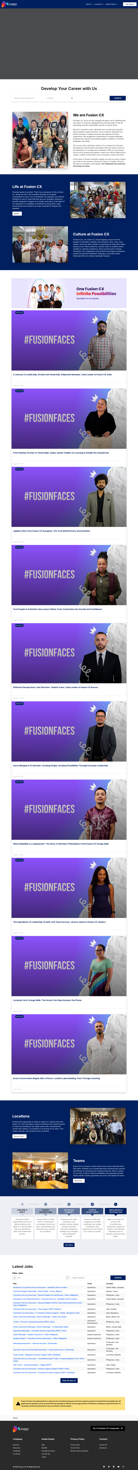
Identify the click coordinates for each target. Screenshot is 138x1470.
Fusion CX (22, 1467)
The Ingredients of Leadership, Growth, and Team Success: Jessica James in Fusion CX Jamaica (59, 922)
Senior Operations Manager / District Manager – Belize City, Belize (40, 1317)
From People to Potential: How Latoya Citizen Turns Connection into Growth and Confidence (57, 609)
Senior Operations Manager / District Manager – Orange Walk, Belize (40, 1327)
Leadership (16, 1451)
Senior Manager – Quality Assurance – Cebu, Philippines (35, 1335)
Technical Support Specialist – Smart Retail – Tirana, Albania (37, 1291)
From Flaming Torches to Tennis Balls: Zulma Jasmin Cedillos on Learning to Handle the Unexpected (61, 453)
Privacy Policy (75, 1445)
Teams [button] (88, 4)
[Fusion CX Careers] (9, 4)
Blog (43, 1445)
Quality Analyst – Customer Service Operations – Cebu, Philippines (40, 1338)
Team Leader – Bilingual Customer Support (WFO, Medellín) (37, 1355)
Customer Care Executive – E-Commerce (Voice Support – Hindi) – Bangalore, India (46, 1313)
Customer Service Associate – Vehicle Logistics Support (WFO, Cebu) (41, 1369)
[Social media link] (104, 1466)
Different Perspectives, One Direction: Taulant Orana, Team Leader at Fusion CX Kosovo (55, 687)
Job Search (130, 4)
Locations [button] (98, 4)
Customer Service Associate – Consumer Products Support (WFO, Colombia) (44, 1373)
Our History (16, 1454)
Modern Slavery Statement (79, 1451)
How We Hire (46, 1454)
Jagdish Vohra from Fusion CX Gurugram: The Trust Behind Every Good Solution (51, 531)
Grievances (103, 1448)
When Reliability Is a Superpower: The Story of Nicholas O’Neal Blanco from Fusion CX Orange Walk (61, 844)
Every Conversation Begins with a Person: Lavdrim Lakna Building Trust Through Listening (56, 1078)
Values (44, 1457)
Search (118, 1278)
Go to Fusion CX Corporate (106, 1428)
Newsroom (16, 1448)
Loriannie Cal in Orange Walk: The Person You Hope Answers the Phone (47, 1000)
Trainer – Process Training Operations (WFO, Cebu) (33, 1322)
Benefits (44, 1448)
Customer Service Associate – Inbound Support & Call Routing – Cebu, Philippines (45, 1295)
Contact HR (103, 1445)
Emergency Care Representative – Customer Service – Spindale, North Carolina (45, 1299)
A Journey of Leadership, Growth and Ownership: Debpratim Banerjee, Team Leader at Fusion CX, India (62, 374)
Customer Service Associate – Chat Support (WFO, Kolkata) (37, 1309)
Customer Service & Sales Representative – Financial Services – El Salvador (43, 1350)
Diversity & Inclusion (48, 1451)
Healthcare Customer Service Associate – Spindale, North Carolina (40, 1287)
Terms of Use (75, 1448)
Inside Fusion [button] (110, 4)
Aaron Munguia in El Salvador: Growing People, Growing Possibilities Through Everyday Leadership (60, 765)
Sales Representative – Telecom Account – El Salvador (35, 1343)
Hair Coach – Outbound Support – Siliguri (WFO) (32, 1365)
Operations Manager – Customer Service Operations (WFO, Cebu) (39, 1331)
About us (16, 1445)
